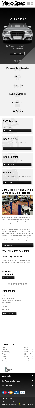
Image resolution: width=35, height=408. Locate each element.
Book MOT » (8, 131)
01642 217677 (6, 309)
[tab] (15, 61)
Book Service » (9, 149)
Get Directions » (8, 313)
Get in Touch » (8, 182)
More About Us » (8, 245)
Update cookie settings (9, 401)
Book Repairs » (9, 164)
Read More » (7, 278)
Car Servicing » (16, 53)
